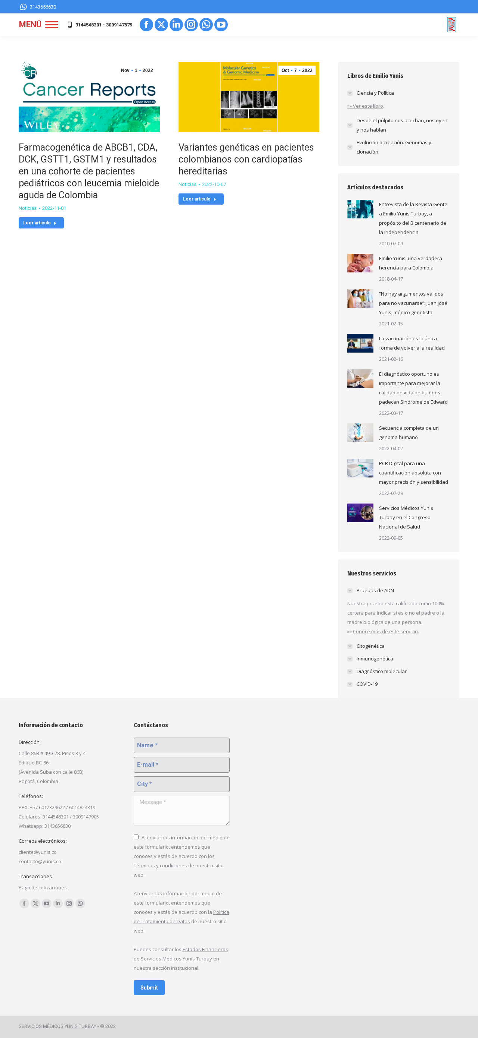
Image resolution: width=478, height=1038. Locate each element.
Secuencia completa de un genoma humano (409, 433)
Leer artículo (37, 222)
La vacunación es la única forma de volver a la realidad (412, 343)
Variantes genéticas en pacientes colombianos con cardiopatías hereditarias (246, 159)
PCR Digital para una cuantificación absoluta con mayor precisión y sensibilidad (413, 472)
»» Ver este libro (365, 105)
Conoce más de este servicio (385, 631)
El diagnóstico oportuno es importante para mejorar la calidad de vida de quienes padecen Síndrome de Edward (413, 387)
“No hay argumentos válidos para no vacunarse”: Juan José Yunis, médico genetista (413, 303)
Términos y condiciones (160, 865)
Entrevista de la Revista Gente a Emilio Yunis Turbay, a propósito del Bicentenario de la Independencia (413, 218)
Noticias (28, 208)
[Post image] (360, 209)
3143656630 (43, 7)
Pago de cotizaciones (43, 887)
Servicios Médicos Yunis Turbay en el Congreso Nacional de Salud (406, 517)
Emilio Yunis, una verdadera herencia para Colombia (410, 263)
